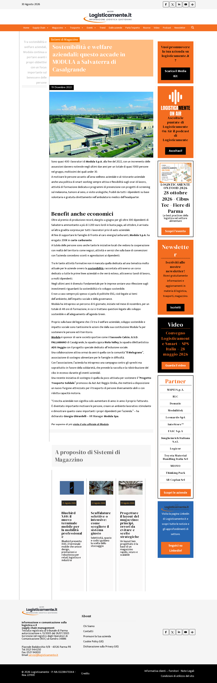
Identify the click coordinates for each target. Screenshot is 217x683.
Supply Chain (39, 28)
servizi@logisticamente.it (43, 655)
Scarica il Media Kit (175, 74)
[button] (192, 27)
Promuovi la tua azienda (97, 636)
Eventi (90, 28)
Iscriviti (175, 307)
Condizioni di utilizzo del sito (177, 676)
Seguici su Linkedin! (175, 548)
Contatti (88, 631)
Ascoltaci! (175, 150)
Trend (102, 28)
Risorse (146, 28)
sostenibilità (95, 268)
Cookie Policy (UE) (93, 641)
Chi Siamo (89, 626)
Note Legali (187, 671)
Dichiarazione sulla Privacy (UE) (101, 646)
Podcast (167, 28)
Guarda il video (175, 365)
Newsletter (179, 28)
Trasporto (75, 28)
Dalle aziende (115, 28)
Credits (85, 673)
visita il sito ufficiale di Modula (91, 424)
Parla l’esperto (132, 28)
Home (26, 28)
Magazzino (57, 28)
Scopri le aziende (175, 492)
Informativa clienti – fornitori (161, 671)
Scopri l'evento (175, 231)
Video (157, 28)
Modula (56, 337)
